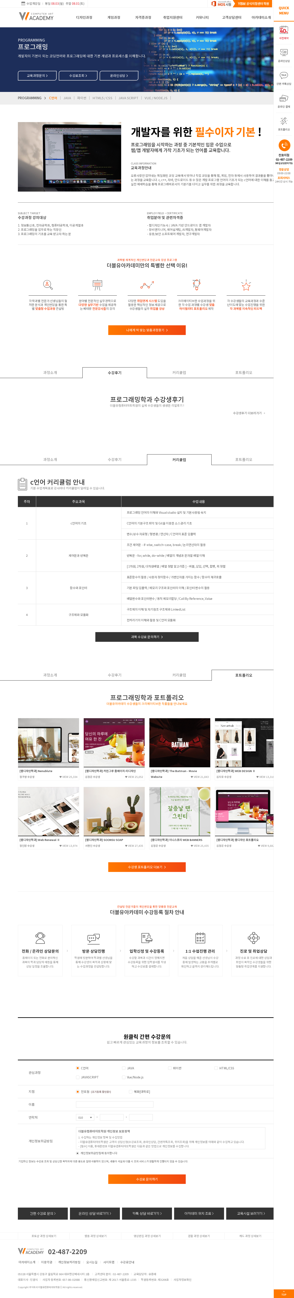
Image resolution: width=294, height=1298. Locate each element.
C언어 (53, 98)
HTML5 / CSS (102, 98)
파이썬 (81, 98)
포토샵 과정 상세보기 (44, 1236)
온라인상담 (119, 75)
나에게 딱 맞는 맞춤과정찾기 (147, 330)
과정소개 (50, 372)
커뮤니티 (202, 17)
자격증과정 (143, 17)
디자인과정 (84, 17)
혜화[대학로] (142, 1091)
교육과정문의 (37, 75)
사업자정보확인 (182, 1280)
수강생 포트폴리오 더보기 (147, 867)
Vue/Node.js (135, 1077)
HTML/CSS (226, 1068)
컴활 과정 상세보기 (199, 1236)
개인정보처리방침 (69, 1262)
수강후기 (115, 372)
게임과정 (113, 17)
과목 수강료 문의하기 (147, 636)
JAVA (67, 98)
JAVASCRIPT (90, 1077)
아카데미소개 (261, 17)
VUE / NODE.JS (156, 98)
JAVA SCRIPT (128, 98)
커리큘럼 (179, 372)
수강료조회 (78, 75)
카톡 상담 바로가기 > (147, 1213)
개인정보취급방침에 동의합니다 (98, 1153)
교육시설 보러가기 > (251, 1213)
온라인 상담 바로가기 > (95, 1213)
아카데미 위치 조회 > (199, 1213)
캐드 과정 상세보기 (250, 1236)
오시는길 (91, 1262)
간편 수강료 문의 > (43, 1213)
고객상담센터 (231, 17)
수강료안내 (127, 1262)
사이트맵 (109, 1262)
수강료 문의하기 (147, 1179)
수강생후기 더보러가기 (249, 413)
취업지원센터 (173, 17)
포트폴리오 (243, 372)
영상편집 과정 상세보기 (147, 1236)
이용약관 (46, 1262)
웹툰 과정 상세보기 (96, 1236)
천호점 (96, 1091)
